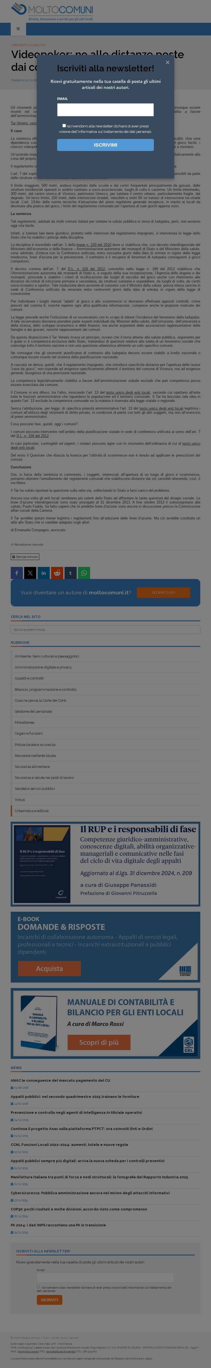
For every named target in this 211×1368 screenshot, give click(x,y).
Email (62, 98)
